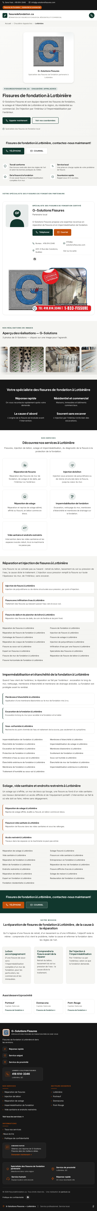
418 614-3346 (21, 1073)
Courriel (64, 232)
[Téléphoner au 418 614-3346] (91, 15)
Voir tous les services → (13, 1117)
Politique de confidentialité (16, 1138)
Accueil (8, 23)
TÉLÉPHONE (15, 151)
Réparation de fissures (14, 1092)
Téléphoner (44, 232)
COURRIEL (38, 151)
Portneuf (56, 1096)
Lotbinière (56, 1092)
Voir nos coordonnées (45, 120)
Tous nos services (12, 1129)
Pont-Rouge (57, 1105)
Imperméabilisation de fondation (18, 1105)
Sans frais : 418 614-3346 (15, 2)
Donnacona (57, 1101)
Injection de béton (12, 1096)
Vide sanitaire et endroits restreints (20, 1109)
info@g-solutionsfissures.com (43, 2)
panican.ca (65, 1192)
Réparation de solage (13, 1101)
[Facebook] (34, 259)
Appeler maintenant (18, 120)
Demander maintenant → (21, 1155)
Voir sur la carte (69, 251)
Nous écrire (8, 1134)
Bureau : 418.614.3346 (45, 243)
